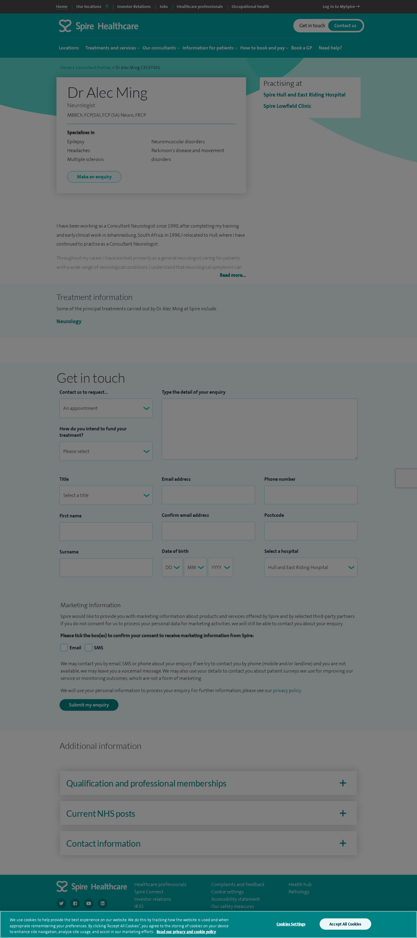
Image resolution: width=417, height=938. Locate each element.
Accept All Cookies (345, 923)
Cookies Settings (291, 923)
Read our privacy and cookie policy (186, 931)
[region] (208, 924)
